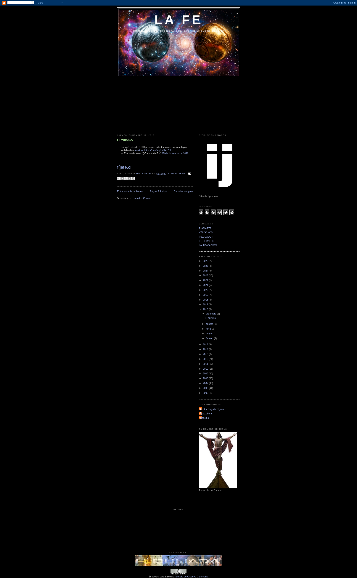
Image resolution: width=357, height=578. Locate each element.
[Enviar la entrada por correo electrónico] (189, 174)
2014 (206, 349)
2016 (206, 309)
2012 (206, 359)
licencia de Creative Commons (191, 576)
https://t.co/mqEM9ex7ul (157, 150)
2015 (206, 344)
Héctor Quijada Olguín (212, 409)
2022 (206, 280)
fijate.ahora (144, 174)
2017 (206, 304)
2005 (206, 393)
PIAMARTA (205, 228)
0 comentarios (177, 174)
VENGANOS (206, 232)
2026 (206, 261)
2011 (206, 364)
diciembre (211, 313)
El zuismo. (125, 140)
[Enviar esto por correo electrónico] (119, 178)
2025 (206, 265)
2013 (206, 354)
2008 (206, 378)
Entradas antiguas (183, 191)
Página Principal (158, 191)
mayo (209, 333)
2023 (206, 275)
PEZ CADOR (206, 236)
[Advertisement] (178, 105)
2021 (206, 285)
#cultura (139, 150)
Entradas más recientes (130, 191)
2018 (206, 299)
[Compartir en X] (126, 178)
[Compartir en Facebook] (129, 178)
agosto (210, 323)
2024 (206, 270)
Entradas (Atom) (141, 198)
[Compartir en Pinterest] (133, 178)
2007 (206, 383)
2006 (206, 388)
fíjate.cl (124, 167)
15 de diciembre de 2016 (175, 153)
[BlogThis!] (122, 178)
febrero (210, 338)
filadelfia (204, 417)
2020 (206, 290)
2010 (206, 368)
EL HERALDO (206, 241)
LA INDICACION (208, 245)
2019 (206, 294)
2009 (206, 373)
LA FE (179, 20)
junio (209, 328)
